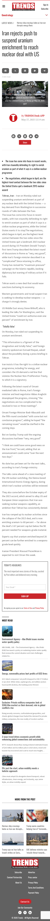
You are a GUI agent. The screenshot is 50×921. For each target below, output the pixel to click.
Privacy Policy (39, 608)
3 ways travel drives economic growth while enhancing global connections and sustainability (23, 738)
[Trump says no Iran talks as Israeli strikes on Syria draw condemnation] (13, 839)
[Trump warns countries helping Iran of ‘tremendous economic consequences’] (37, 816)
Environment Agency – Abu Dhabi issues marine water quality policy (23, 640)
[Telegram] (45, 71)
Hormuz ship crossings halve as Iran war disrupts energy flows (31, 24)
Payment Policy (33, 892)
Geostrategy (7, 15)
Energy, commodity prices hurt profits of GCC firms (24, 673)
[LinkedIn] (25, 71)
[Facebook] (6, 71)
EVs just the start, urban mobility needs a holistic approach (20, 769)
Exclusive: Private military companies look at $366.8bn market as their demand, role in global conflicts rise (23, 705)
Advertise (31, 872)
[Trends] (23, 7)
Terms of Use (28, 608)
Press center (32, 877)
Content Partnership (14, 877)
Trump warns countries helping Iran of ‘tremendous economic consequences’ (37, 829)
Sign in (45, 4)
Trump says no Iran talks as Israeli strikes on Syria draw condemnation (12, 852)
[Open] (4, 6)
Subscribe (44, 8)
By (33, 115)
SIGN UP (25, 596)
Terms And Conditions (36, 887)
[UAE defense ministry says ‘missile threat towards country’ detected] (37, 839)
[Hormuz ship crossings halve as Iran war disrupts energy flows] (13, 816)
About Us (18, 882)
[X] (15, 71)
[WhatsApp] (35, 71)
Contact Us (25, 901)
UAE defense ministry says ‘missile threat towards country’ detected (36, 852)
